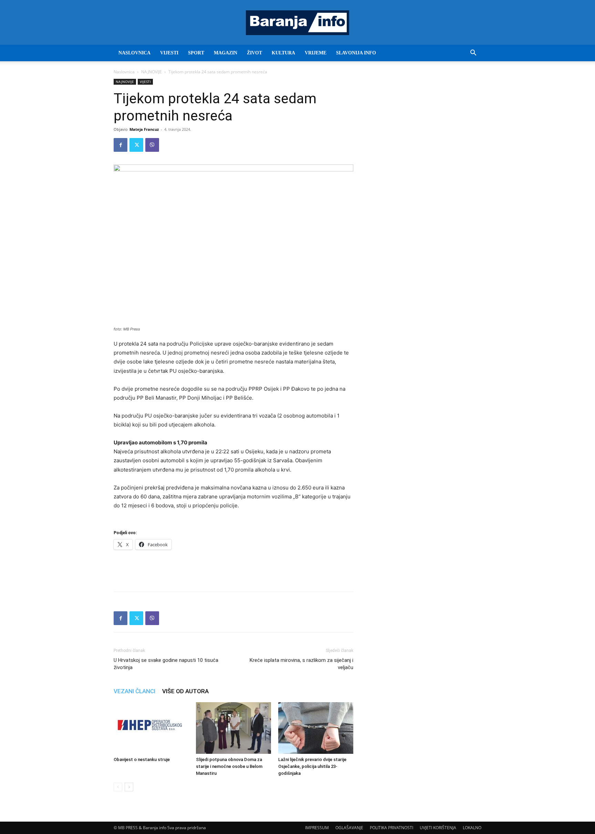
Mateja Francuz (144, 129)
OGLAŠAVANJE (349, 828)
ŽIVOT (254, 52)
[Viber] (152, 145)
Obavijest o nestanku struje (142, 759)
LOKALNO (472, 828)
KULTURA (283, 52)
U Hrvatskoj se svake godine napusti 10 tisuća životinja (166, 664)
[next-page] (129, 787)
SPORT (196, 52)
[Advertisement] (233, 568)
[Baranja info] (297, 22)
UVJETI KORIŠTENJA (438, 828)
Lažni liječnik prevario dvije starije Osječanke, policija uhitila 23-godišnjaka (312, 766)
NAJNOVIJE (151, 72)
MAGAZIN (225, 52)
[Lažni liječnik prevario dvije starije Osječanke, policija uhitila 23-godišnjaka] (315, 728)
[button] (473, 53)
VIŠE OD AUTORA (185, 691)
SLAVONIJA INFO (356, 52)
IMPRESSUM (317, 828)
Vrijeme (315, 52)
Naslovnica (124, 72)
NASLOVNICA (134, 52)
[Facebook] (120, 145)
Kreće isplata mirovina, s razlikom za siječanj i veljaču (301, 664)
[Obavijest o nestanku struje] (151, 728)
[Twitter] (136, 145)
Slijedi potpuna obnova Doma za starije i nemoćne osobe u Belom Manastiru (229, 766)
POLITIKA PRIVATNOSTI (391, 828)
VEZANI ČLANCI (134, 691)
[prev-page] (118, 787)
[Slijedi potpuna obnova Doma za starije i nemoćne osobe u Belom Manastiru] (233, 728)
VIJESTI (169, 52)
